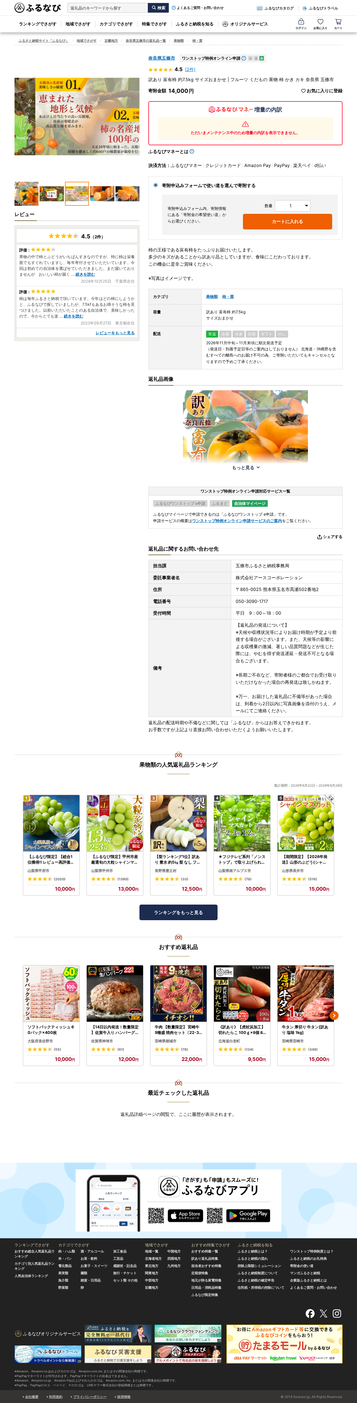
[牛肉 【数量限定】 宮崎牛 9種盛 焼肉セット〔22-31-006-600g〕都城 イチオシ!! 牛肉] (178, 993)
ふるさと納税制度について (258, 1273)
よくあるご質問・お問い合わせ (200, 7)
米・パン (65, 1258)
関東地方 (151, 1273)
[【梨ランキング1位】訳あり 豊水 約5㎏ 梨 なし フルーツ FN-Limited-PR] (178, 823)
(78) (248, 879)
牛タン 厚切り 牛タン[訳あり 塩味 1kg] (305, 1029)
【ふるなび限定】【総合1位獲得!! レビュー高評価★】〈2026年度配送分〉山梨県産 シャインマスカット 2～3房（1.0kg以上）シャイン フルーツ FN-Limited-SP (51, 859)
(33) (184, 879)
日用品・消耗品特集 (206, 1287)
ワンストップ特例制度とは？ (312, 1251)
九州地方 (174, 1266)
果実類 (63, 1273)
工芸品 (118, 1258)
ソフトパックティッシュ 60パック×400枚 (51, 1029)
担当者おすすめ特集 (206, 1266)
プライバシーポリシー (90, 1397)
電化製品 (65, 1266)
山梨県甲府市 (38, 870)
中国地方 (174, 1251)
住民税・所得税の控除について (261, 1287)
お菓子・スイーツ (94, 1266)
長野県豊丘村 (166, 870)
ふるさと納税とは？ (253, 1251)
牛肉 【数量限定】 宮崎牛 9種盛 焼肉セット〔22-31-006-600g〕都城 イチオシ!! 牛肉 (178, 1029)
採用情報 (124, 1397)
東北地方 (151, 1266)
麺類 (84, 1273)
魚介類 (63, 1280)
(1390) (123, 879)
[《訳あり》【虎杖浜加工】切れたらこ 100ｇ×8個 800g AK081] (242, 993)
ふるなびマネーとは (168, 151)
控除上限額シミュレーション (259, 1266)
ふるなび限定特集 (204, 1295)
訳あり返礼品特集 (204, 1258)
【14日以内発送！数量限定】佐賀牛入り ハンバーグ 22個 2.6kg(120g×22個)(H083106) (115, 1029)
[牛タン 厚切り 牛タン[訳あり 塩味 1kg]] (306, 993)
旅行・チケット (125, 1273)
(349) (313, 1049)
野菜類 (63, 1287)
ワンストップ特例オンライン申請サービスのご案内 (237, 520)
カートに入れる (287, 221)
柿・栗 (197, 40)
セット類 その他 (125, 1280)
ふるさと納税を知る (195, 23)
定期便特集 (199, 1273)
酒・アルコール (92, 1251)
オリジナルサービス (249, 23)
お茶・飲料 (89, 1258)
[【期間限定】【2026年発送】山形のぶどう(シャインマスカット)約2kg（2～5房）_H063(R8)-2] (306, 823)
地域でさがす (78, 23)
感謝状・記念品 (125, 1266)
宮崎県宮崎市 (293, 1041)
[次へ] (334, 1015)
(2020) (60, 879)
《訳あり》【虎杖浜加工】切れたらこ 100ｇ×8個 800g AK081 (242, 1029)
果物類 (179, 40)
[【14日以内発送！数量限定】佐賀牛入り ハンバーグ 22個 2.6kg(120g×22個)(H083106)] (115, 993)
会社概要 (31, 1397)
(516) (312, 879)
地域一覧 (151, 1251)
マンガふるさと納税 (305, 1273)
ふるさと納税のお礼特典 (308, 1258)
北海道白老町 (229, 1041)
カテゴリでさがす (116, 23)
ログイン (301, 28)
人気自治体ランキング (31, 1276)
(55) (57, 1049)
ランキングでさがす (38, 23)
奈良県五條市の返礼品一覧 (146, 40)
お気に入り (320, 28)
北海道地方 (153, 1258)
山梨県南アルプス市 (234, 870)
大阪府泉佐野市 (40, 1041)
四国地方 (174, 1258)
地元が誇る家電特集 (206, 1280)
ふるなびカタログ (279, 8)
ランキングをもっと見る (178, 912)
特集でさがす (154, 23)
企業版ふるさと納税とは (308, 1280)
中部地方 (151, 1280)
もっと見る (243, 467)
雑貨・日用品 (91, 1280)
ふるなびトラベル (323, 8)
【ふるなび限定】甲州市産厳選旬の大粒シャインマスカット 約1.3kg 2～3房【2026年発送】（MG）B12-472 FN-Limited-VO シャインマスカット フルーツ (114, 859)
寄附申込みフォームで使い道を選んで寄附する (209, 185)
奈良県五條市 (161, 58)
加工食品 (120, 1251)
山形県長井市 (293, 870)
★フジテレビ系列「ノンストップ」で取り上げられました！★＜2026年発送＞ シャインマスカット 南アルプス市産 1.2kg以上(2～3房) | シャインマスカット (242, 859)
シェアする (332, 536)
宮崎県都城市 (166, 1041)
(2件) (190, 69)
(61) (120, 1049)
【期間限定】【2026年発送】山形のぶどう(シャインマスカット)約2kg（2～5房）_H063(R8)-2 (305, 859)
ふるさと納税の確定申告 (256, 1280)
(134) (249, 1049)
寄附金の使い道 (301, 1266)
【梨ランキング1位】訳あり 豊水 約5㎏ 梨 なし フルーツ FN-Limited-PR (178, 859)
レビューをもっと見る (115, 332)
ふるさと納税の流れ (253, 1258)
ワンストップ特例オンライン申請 (211, 58)
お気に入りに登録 (324, 90)
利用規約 (55, 1397)
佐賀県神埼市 (102, 1041)
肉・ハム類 (66, 1251)
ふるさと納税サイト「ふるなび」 (44, 40)
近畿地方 (111, 40)
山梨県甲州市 (102, 870)
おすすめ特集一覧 (204, 1251)
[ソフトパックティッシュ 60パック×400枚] (51, 993)
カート (338, 28)
